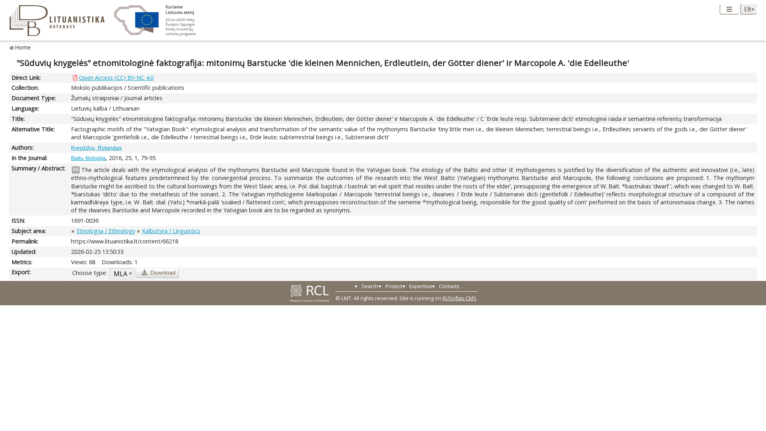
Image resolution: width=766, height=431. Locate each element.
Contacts (449, 286)
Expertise (420, 286)
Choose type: (89, 273)
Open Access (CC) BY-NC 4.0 (116, 77)
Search (369, 286)
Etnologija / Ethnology (106, 231)
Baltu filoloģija (88, 158)
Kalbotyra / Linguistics (171, 231)
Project (393, 286)
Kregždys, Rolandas (96, 147)
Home (23, 47)
